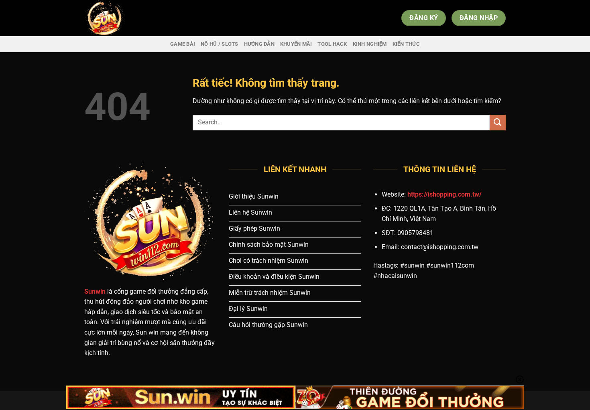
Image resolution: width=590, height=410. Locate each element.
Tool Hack (332, 44)
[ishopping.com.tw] (124, 18)
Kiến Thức (406, 44)
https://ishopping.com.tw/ (444, 194)
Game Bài (182, 44)
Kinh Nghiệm (370, 44)
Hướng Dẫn (259, 44)
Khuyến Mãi (296, 44)
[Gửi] (498, 122)
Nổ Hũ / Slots (219, 44)
